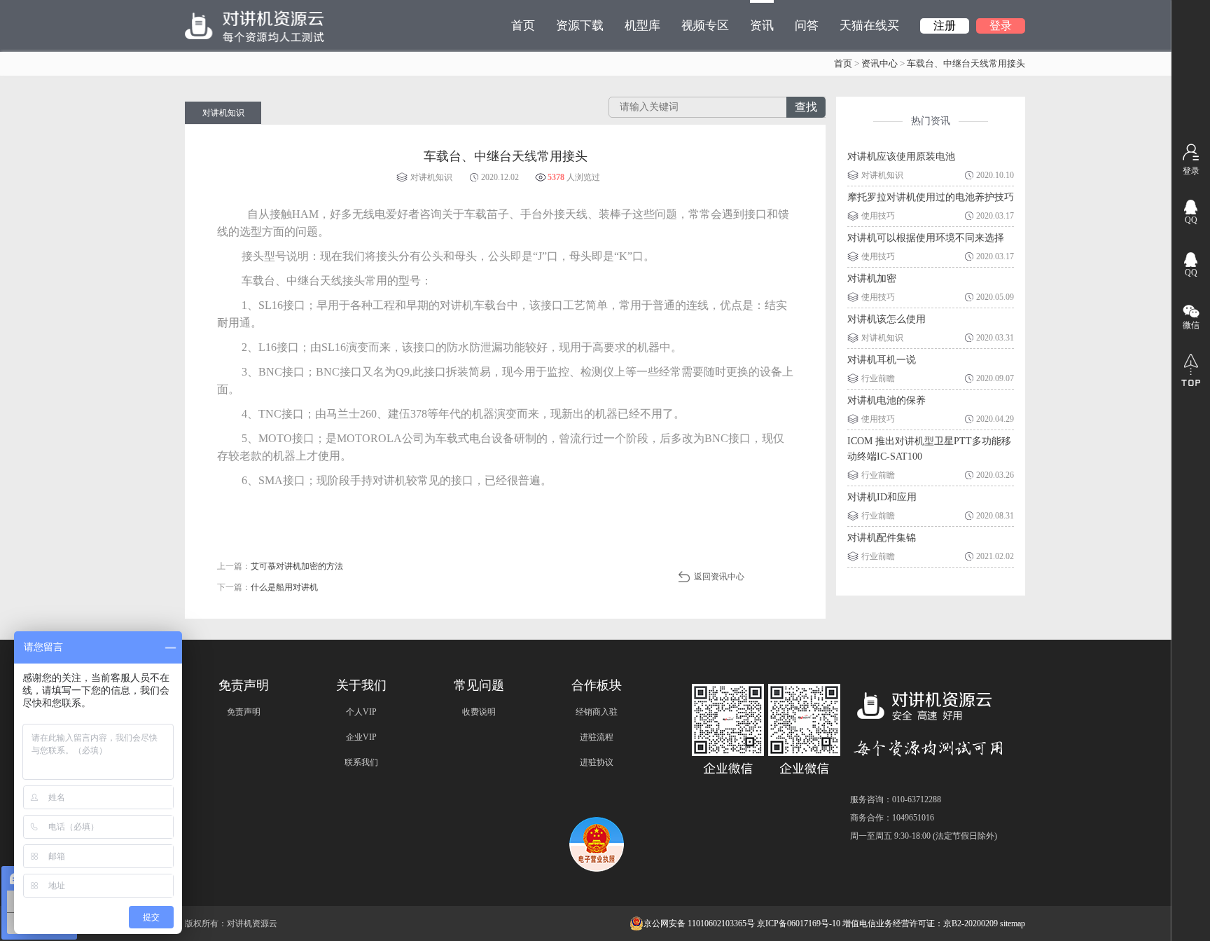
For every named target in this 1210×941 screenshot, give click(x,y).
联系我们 (361, 762)
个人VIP (361, 712)
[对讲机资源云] (254, 26)
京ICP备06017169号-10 (798, 923)
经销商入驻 (597, 712)
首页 (523, 25)
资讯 (762, 25)
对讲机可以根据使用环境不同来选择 (925, 238)
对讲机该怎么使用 (886, 319)
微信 (1191, 325)
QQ (1191, 220)
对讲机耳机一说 (881, 360)
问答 (807, 25)
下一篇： (267, 587)
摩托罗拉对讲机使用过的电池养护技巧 (930, 197)
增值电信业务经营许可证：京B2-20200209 (920, 923)
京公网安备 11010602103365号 (699, 923)
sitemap (1012, 923)
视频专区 (705, 25)
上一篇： (280, 566)
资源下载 (580, 25)
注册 (944, 26)
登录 (1000, 26)
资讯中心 (879, 63)
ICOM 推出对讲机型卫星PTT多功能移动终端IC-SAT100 (929, 449)
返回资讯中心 (719, 577)
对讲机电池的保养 (886, 400)
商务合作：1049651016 (892, 818)
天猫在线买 (869, 25)
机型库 (642, 25)
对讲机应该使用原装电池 (901, 156)
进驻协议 (596, 762)
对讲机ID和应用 (882, 497)
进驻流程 (596, 737)
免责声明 (243, 712)
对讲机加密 (871, 278)
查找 (806, 107)
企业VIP (361, 737)
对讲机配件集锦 (881, 538)
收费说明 (479, 712)
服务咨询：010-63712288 (895, 799)
